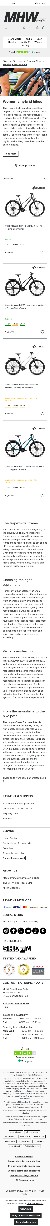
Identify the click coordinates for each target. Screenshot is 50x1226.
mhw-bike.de (15, 1132)
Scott (39, 38)
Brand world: (15, 38)
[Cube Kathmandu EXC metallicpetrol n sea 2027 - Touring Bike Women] (25, 445)
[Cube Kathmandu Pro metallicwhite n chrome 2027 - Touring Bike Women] (25, 364)
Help (12, 3)
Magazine (40, 3)
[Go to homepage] (25, 17)
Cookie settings (24, 1156)
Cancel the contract (14, 858)
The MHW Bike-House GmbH (18, 882)
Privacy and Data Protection (24, 1166)
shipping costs (29, 1072)
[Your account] (37, 27)
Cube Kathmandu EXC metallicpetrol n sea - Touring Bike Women (24, 468)
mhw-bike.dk (14, 1146)
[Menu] (6, 27)
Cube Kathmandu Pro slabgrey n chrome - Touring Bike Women (24, 227)
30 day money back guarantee (19, 803)
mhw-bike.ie (10, 1141)
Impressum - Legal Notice (24, 1175)
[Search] (24, 27)
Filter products (27, 165)
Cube (29, 38)
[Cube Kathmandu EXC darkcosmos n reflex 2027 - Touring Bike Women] (25, 284)
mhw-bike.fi (39, 1141)
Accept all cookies (26, 1222)
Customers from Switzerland (18, 808)
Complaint (8, 848)
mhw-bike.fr (25, 1137)
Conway (25, 45)
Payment (7, 818)
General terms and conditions (24, 1170)
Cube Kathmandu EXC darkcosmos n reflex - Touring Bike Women (25, 306)
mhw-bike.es (10, 1137)
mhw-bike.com (32, 1132)
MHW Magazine (11, 887)
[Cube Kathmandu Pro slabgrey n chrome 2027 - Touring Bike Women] (25, 205)
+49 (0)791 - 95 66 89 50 (16, 1003)
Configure (25, 1208)
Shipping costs (10, 813)
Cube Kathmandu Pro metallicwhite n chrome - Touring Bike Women (21, 386)
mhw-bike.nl (24, 1141)
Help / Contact (10, 838)
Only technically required (26, 1215)
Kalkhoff (25, 42)
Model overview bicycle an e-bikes (21, 877)
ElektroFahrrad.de (32, 1146)
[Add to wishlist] (42, 252)
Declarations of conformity (17, 843)
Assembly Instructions (14, 853)
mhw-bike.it (39, 1137)
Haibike (12, 42)
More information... (35, 1203)
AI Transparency (25, 1180)
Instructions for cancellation (24, 1161)
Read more (11, 153)
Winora (38, 42)
